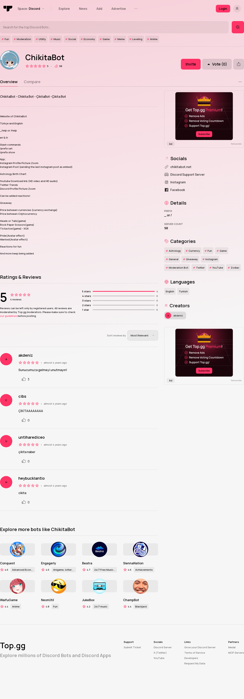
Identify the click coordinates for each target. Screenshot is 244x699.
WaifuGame (9, 600)
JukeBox (88, 600)
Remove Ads (236, 144)
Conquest (7, 563)
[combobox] (142, 335)
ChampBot (131, 600)
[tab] (9, 81)
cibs (22, 396)
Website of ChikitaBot (13, 116)
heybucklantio (31, 478)
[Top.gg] (8, 9)
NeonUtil (47, 600)
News (83, 9)
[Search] (238, 27)
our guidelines (8, 316)
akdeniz (25, 355)
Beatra (87, 563)
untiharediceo (31, 437)
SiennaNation (133, 563)
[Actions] (240, 82)
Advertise (118, 9)
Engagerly (48, 563)
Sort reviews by (116, 335)
